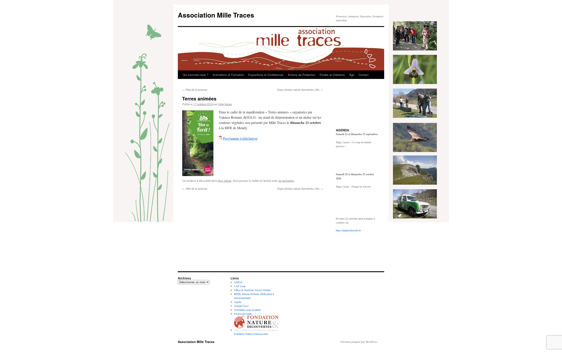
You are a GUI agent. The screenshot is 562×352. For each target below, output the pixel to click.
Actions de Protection (301, 75)
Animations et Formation (228, 75)
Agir (351, 75)
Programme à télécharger (240, 138)
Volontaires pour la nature (247, 309)
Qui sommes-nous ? (195, 75)
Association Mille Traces (216, 15)
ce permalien (286, 180)
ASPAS (238, 282)
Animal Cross (241, 305)
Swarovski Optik (243, 313)
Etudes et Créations (332, 75)
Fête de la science (194, 89)
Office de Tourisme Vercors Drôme (252, 290)
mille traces (225, 104)
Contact (364, 75)
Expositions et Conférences (265, 75)
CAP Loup (239, 286)
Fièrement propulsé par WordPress (358, 341)
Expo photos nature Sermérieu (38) (300, 89)
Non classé (224, 180)
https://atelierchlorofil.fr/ (348, 230)
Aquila (237, 302)
